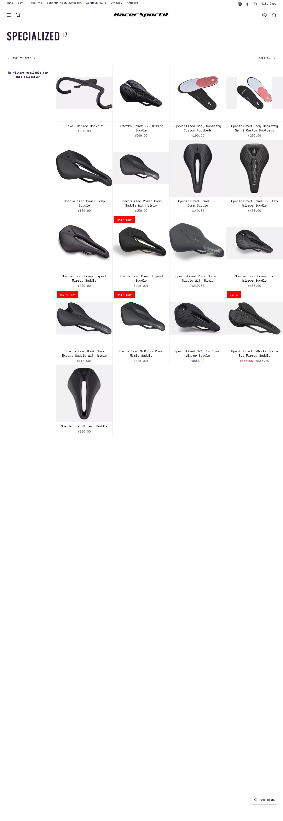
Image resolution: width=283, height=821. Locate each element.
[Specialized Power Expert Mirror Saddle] (84, 243)
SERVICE (36, 3)
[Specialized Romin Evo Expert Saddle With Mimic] (84, 318)
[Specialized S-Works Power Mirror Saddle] (197, 318)
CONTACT (132, 3)
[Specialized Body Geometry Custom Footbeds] (197, 93)
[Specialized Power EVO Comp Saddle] (197, 168)
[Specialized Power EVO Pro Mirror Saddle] (254, 168)
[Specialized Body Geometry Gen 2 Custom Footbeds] (254, 93)
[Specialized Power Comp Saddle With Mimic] (141, 168)
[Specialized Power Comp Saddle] (84, 168)
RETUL (22, 3)
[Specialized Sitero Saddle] (84, 393)
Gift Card (268, 3)
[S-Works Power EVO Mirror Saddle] (141, 93)
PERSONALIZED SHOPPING (64, 3)
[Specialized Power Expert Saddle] (141, 243)
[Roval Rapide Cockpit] (84, 93)
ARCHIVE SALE (96, 3)
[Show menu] (9, 15)
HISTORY (116, 3)
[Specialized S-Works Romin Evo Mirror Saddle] (254, 318)
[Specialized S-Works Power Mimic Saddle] (141, 318)
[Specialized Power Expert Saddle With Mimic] (197, 243)
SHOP (10, 3)
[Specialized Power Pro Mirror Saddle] (254, 243)
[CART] (274, 15)
